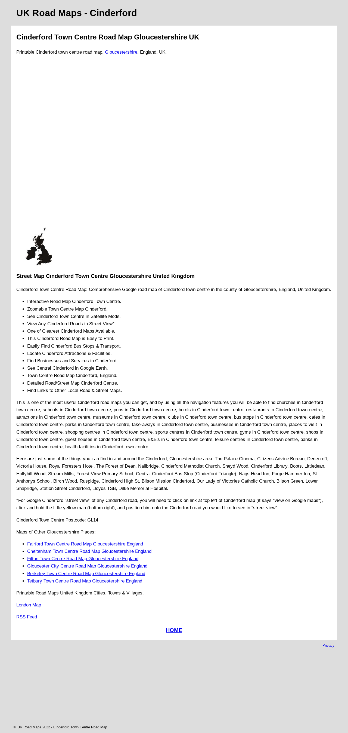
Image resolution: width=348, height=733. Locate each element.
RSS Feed (26, 616)
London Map (28, 605)
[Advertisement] (38, 143)
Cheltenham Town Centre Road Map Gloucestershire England (89, 551)
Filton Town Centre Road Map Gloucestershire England (82, 558)
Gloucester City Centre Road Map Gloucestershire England (87, 566)
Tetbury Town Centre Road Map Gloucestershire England (84, 581)
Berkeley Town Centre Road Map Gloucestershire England (86, 573)
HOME (174, 630)
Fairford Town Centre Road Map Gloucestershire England (85, 544)
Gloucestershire (121, 52)
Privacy (328, 645)
